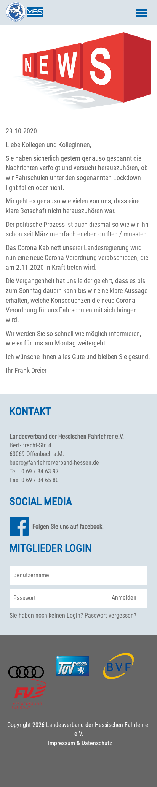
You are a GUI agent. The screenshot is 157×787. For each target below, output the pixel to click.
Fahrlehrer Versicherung (29, 694)
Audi (26, 672)
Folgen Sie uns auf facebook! (68, 526)
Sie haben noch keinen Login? (46, 615)
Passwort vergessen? (110, 615)
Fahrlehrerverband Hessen (25, 12)
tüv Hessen (72, 666)
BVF (118, 666)
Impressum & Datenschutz (80, 743)
